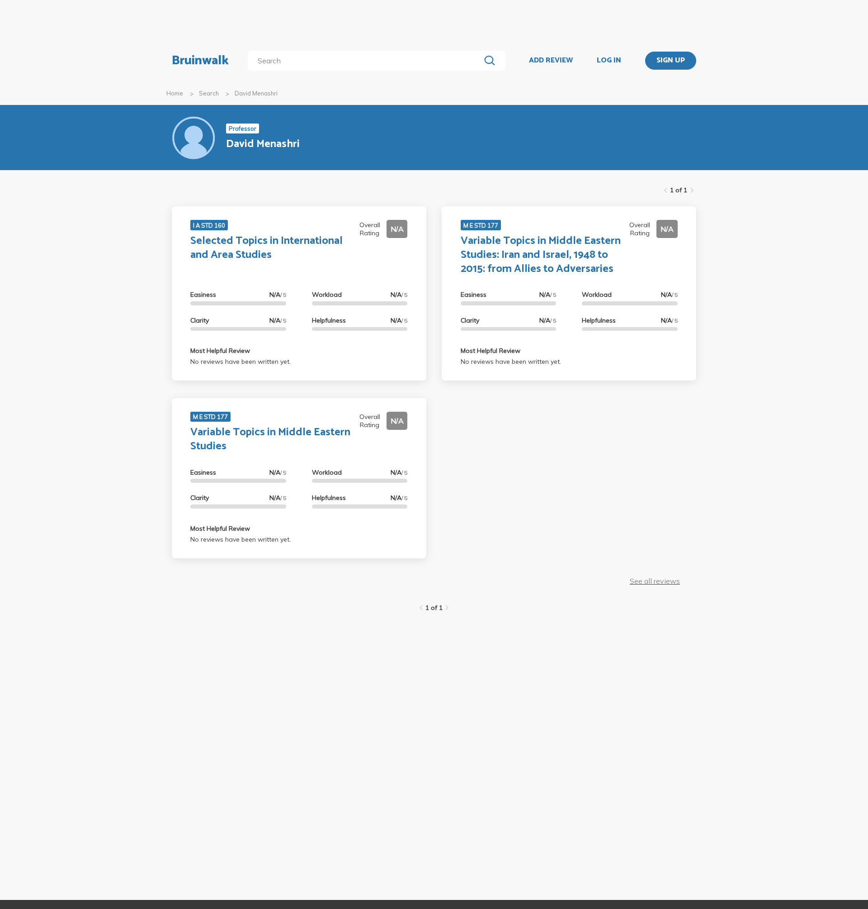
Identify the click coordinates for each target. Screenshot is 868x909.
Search (209, 93)
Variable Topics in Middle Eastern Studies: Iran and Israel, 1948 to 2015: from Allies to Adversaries (541, 255)
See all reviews (655, 580)
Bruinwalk (200, 61)
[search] (366, 61)
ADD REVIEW (551, 61)
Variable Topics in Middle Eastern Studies (270, 439)
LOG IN (609, 61)
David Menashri (256, 93)
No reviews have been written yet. (240, 361)
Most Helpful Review (220, 351)
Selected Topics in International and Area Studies (266, 248)
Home (174, 93)
